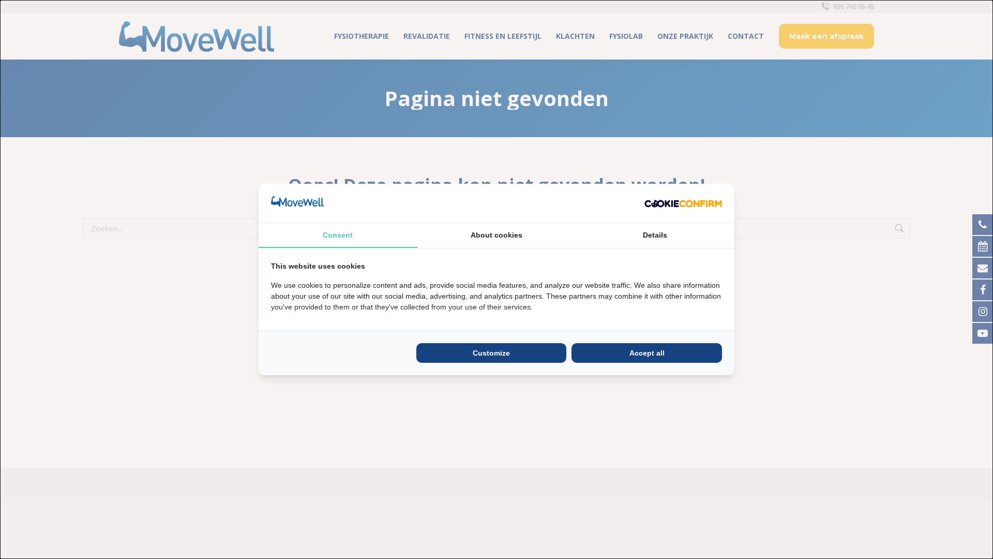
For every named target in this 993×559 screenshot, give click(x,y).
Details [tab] (655, 235)
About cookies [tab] (496, 235)
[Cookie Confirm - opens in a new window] (683, 203)
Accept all (647, 353)
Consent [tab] (338, 235)
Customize (491, 353)
